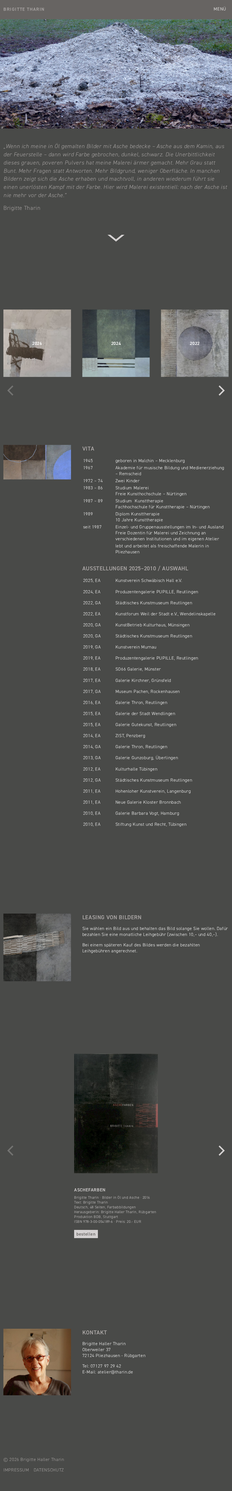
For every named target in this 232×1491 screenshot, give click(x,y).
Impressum (16, 1470)
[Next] (220, 390)
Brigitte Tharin (24, 9)
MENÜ (220, 9)
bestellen (86, 1234)
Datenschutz (49, 1470)
